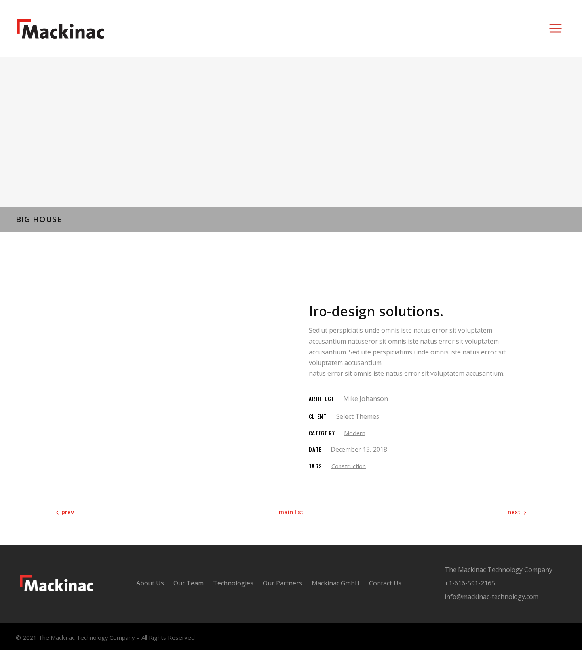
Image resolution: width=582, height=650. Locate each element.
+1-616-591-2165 (470, 583)
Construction (348, 466)
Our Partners (282, 583)
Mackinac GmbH (335, 583)
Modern (354, 433)
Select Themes (357, 416)
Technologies (233, 583)
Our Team (188, 583)
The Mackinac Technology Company (498, 569)
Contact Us (385, 583)
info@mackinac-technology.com (491, 596)
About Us (150, 583)
